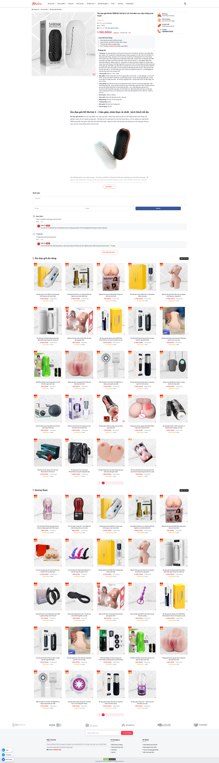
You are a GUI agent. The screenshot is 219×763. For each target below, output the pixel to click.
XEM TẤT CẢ (184, 258)
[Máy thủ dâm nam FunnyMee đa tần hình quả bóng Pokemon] (48, 408)
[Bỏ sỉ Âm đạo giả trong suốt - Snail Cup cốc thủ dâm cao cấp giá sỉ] (142, 684)
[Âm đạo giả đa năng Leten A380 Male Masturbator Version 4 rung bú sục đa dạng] (111, 321)
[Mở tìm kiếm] (185, 3)
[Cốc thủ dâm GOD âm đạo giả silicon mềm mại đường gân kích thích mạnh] (48, 509)
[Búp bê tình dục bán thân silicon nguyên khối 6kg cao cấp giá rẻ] (174, 277)
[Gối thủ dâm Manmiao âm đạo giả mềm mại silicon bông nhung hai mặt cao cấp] (142, 452)
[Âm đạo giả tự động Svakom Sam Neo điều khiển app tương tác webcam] (48, 321)
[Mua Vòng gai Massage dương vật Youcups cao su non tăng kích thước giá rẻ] (79, 684)
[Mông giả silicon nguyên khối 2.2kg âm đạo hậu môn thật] (79, 365)
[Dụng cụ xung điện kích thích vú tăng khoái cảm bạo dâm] (174, 365)
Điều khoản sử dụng (117, 744)
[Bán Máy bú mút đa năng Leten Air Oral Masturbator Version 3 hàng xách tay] (48, 452)
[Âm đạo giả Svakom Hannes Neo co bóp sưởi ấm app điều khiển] (142, 321)
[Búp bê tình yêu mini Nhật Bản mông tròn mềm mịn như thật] (111, 277)
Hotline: (54, 749)
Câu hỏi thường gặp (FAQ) (150, 750)
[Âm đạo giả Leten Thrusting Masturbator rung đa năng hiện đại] (79, 452)
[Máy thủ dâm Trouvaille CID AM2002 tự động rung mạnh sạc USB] (111, 365)
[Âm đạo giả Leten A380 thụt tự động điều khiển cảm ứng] (142, 277)
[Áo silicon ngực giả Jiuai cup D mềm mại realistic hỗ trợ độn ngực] (48, 553)
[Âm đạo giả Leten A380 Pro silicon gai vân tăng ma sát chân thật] (48, 277)
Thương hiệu (129, 3)
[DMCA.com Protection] (109, 759)
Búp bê (70, 3)
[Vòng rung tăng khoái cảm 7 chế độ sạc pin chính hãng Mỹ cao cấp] (79, 596)
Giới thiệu (114, 750)
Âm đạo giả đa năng (111, 28)
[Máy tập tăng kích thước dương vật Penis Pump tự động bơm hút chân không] (111, 640)
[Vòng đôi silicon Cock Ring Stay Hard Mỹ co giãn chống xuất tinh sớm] (48, 596)
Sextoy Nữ (51, 3)
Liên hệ (113, 752)
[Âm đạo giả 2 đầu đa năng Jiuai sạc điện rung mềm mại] (111, 408)
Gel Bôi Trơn (90, 3)
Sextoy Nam (41, 490)
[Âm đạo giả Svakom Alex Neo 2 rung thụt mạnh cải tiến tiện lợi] (142, 365)
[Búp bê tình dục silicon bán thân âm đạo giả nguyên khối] (79, 321)
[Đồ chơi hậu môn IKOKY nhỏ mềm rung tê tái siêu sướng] (142, 596)
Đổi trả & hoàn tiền (148, 752)
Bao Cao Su (79, 3)
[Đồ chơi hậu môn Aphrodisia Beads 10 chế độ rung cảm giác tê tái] (79, 553)
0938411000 (167, 31)
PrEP (112, 3)
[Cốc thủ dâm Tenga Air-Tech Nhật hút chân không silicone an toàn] (79, 509)
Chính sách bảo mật (117, 747)
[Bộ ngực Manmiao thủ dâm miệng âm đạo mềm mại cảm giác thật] (111, 452)
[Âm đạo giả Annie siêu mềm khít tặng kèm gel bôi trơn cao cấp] (174, 321)
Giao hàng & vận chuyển (150, 744)
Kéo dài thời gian (103, 3)
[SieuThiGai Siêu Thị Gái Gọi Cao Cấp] (37, 3)
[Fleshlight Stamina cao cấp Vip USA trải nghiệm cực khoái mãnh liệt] (79, 277)
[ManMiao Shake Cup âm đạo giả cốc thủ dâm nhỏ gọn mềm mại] (48, 365)
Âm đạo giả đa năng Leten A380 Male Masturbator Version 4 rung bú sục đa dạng (110, 340)
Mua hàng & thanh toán (150, 747)
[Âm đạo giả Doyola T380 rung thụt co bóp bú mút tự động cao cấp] (174, 408)
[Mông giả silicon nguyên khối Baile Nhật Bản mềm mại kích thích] (142, 408)
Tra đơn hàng (127, 733)
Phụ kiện (120, 3)
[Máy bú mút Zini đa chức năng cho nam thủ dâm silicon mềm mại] (79, 408)
